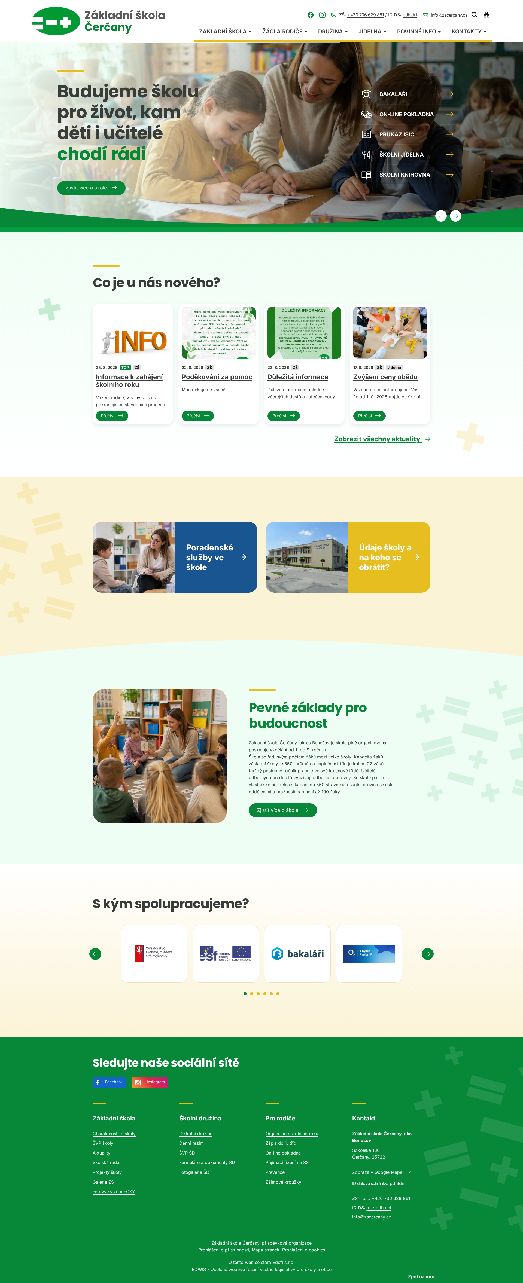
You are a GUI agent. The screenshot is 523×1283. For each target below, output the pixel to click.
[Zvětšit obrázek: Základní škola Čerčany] (160, 756)
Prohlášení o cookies (303, 1250)
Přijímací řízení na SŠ (287, 1162)
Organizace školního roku (292, 1133)
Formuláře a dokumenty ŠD (207, 1162)
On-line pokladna (283, 1153)
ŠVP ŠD (187, 1153)
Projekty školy (107, 1172)
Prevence (275, 1172)
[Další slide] (455, 216)
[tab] (245, 993)
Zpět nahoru (421, 1276)
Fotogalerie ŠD (194, 1172)
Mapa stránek (265, 1250)
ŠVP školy (103, 1143)
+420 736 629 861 (365, 14)
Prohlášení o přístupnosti (223, 1250)
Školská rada (106, 1162)
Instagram (156, 1081)
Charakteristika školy (114, 1133)
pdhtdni (410, 14)
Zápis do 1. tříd (281, 1143)
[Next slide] (428, 954)
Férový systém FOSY (114, 1191)
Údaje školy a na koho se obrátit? (385, 557)
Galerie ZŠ (103, 1182)
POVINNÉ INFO (416, 31)
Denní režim (191, 1143)
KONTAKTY (467, 31)
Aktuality (101, 1153)
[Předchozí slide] (441, 216)
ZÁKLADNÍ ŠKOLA (223, 31)
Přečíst (108, 415)
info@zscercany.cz (449, 15)
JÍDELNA (370, 31)
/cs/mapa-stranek (487, 14)
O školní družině (195, 1133)
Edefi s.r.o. (283, 1262)
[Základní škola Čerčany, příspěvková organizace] (55, 21)
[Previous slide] (95, 954)
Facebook (114, 1081)
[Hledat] (474, 14)
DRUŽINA (330, 31)
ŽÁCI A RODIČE (282, 31)
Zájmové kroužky (283, 1182)
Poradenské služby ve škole (209, 557)
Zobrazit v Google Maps (377, 1172)
